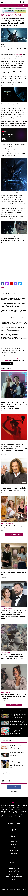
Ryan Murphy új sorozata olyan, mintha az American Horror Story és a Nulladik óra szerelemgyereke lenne (14, 405)
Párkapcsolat (10, 570)
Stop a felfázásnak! (20, 10)
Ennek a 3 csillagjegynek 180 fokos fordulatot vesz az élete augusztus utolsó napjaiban (12, 656)
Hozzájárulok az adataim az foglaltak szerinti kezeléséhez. (13, 359)
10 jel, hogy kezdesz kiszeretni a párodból (13, 574)
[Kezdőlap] (8, 2)
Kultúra (8, 692)
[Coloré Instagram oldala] (23, 1)
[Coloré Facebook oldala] (20, 1)
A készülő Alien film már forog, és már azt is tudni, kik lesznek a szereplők (13, 299)
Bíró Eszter (4, 44)
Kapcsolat (14, 880)
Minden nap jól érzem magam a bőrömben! (20, 8)
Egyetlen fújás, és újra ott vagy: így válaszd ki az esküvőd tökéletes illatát (17, 747)
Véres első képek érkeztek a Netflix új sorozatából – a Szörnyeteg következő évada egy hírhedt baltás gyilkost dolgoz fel (14, 448)
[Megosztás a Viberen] (15, 283)
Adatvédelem (14, 874)
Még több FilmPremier (14, 534)
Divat (14, 847)
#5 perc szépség (14, 5)
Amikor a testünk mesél (8, 12)
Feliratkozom (7, 363)
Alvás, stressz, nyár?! (8, 10)
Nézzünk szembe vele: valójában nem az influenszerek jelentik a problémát (13, 696)
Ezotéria (9, 652)
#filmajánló (23, 5)
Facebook (14, 787)
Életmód (3, 608)
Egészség (14, 850)
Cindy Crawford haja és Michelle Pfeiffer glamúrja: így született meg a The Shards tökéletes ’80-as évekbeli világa (13, 329)
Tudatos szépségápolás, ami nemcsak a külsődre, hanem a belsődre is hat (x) (18, 723)
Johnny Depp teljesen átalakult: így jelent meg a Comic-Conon (13, 489)
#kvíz (7, 5)
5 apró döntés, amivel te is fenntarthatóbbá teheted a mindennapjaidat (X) (18, 716)
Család (3, 570)
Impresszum (14, 868)
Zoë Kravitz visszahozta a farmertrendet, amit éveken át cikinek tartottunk (17, 755)
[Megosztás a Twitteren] (20, 283)
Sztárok (9, 608)
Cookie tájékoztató (14, 877)
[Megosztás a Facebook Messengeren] (7, 283)
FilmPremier (9, 14)
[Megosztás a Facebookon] (2, 283)
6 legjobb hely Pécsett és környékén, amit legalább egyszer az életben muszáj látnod (14, 322)
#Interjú (3, 5)
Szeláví (3, 14)
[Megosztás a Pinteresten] (11, 283)
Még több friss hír (14, 704)
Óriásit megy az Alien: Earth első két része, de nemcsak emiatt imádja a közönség (13, 311)
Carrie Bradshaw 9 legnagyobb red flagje (13, 527)
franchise (13, 57)
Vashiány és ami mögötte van (20, 12)
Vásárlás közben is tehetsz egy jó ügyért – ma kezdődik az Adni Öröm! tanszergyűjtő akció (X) (17, 731)
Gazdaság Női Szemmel (8, 8)
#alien (2, 287)
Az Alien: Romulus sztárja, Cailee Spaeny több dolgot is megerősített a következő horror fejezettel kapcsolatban (13, 305)
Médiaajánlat (14, 871)
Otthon (14, 856)
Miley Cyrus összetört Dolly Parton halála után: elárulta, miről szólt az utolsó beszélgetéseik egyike (18, 764)
